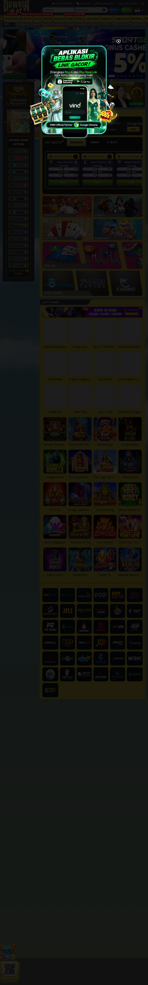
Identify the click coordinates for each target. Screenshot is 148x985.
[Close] (118, 41)
